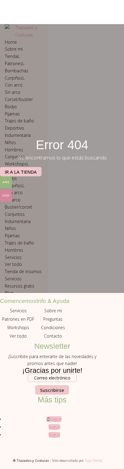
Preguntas (53, 319)
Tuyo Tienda (93, 460)
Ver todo (18, 336)
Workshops (18, 327)
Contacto (53, 336)
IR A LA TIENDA (21, 172)
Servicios (18, 310)
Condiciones (53, 327)
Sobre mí (53, 310)
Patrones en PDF (18, 319)
